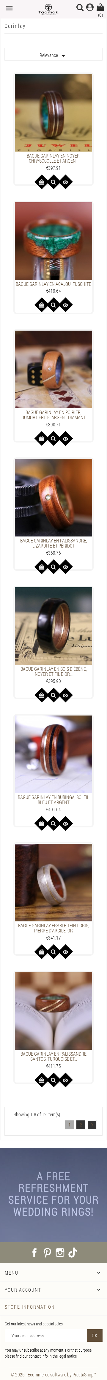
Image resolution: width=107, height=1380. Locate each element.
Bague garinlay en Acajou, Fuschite (53, 284)
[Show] (53, 182)
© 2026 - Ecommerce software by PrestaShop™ (53, 1374)
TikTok (73, 1253)
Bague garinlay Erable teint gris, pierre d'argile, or (53, 928)
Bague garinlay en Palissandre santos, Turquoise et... (53, 1056)
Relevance (54, 55)
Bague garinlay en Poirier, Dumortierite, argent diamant (53, 415)
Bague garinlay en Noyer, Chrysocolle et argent (54, 158)
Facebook (34, 1253)
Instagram (60, 1253)
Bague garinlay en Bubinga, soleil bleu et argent (53, 800)
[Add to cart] (41, 182)
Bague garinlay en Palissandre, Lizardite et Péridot (53, 543)
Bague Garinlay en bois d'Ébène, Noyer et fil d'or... (54, 671)
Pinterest (47, 1253)
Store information (30, 1307)
